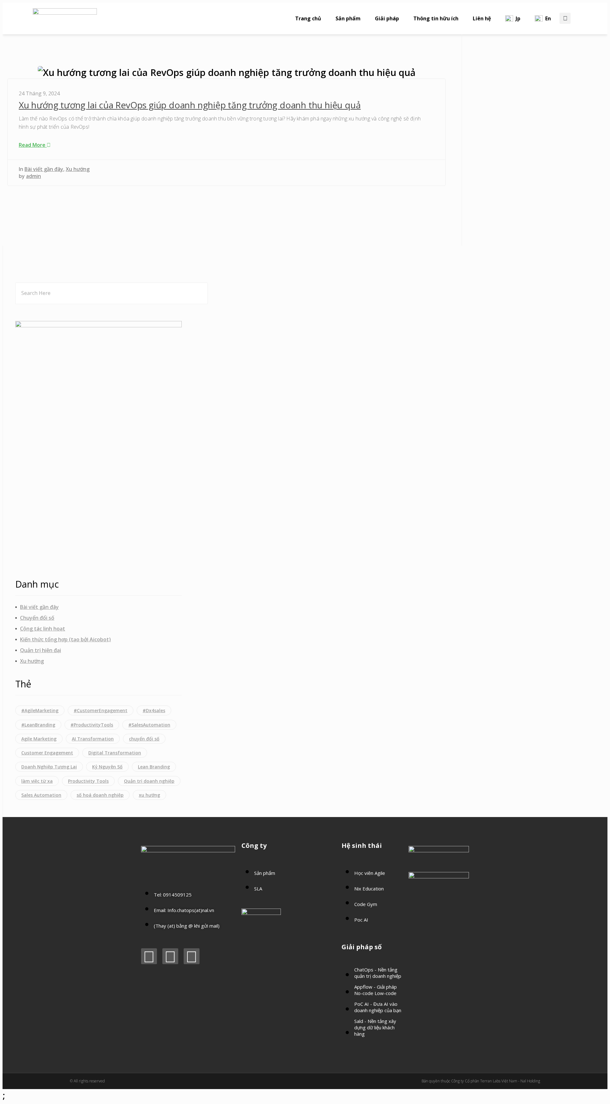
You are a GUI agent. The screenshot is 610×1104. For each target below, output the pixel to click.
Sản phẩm (348, 18)
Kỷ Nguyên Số (107, 767)
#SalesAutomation (149, 725)
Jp (518, 18)
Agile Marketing (39, 739)
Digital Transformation (114, 753)
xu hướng (149, 795)
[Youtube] (170, 956)
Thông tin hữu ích (435, 18)
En (548, 18)
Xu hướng (78, 169)
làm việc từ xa (37, 781)
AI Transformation (93, 739)
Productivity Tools (88, 781)
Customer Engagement (47, 753)
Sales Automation (41, 795)
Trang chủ (308, 18)
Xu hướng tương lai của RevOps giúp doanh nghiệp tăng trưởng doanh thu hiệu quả (190, 105)
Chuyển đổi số (37, 617)
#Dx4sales (154, 710)
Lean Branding (154, 767)
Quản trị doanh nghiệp (149, 781)
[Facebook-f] (149, 956)
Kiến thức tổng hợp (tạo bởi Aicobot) (65, 639)
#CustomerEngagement (100, 710)
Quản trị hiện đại (40, 650)
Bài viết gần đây (43, 169)
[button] (565, 18)
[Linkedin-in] (192, 956)
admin (33, 176)
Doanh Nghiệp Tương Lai (49, 767)
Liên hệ (482, 18)
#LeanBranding (38, 725)
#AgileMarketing (39, 710)
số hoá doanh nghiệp (100, 795)
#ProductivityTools (92, 725)
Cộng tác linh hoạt (42, 628)
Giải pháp (387, 18)
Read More (33, 144)
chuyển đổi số (144, 739)
